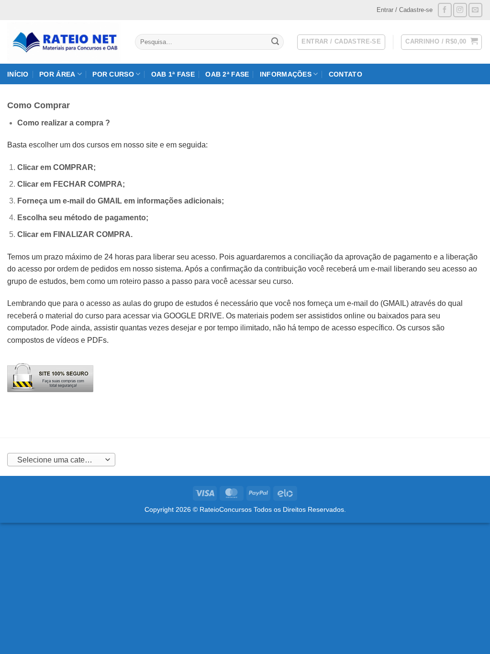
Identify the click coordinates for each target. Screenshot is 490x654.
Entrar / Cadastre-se (405, 9)
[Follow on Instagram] (460, 10)
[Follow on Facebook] (445, 10)
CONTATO (345, 74)
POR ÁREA (57, 74)
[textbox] (59, 460)
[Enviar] (275, 42)
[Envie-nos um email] (475, 10)
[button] (441, 42)
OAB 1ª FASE (173, 74)
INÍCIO (18, 74)
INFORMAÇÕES (286, 74)
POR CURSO (113, 74)
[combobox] (61, 459)
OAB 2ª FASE (227, 74)
